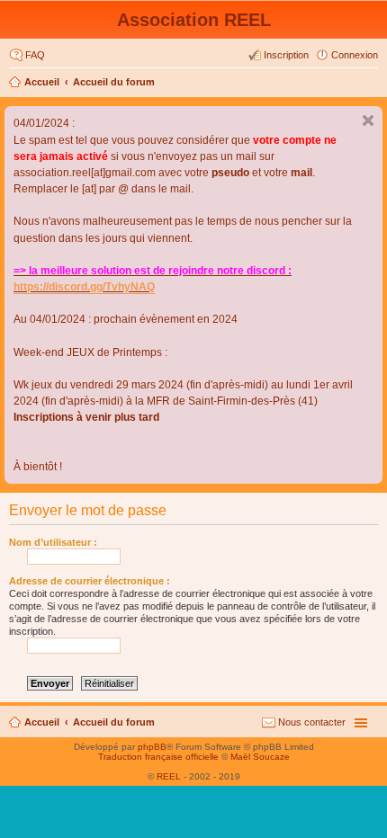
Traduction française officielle (158, 757)
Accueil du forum (114, 81)
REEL (169, 776)
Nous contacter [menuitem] (312, 722)
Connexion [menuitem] (354, 54)
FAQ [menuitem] (35, 54)
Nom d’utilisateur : (53, 542)
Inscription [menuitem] (286, 54)
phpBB (152, 747)
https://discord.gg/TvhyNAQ (84, 287)
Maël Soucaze (260, 757)
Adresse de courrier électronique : (89, 580)
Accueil (41, 81)
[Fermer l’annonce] (368, 120)
